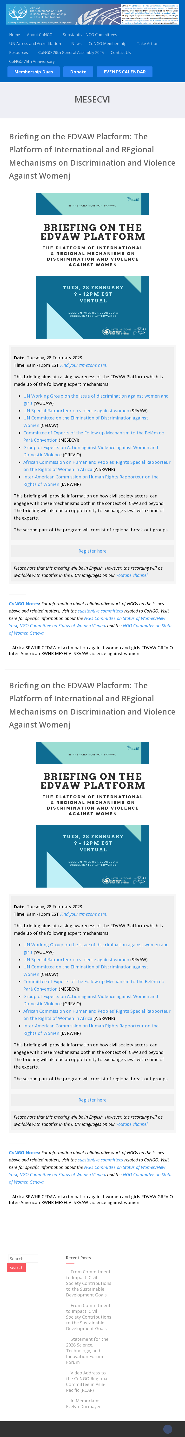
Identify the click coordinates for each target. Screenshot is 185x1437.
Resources (18, 52)
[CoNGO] (92, 25)
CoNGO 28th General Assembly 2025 (71, 52)
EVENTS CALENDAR (125, 72)
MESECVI (64, 653)
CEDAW (49, 648)
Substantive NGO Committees (90, 34)
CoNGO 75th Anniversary (32, 61)
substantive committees (100, 611)
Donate (78, 72)
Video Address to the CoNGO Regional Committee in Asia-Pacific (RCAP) (87, 1381)
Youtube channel (132, 575)
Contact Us (121, 52)
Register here (92, 551)
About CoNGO (40, 34)
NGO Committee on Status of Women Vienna (62, 625)
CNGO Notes (24, 603)
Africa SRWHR (26, 648)
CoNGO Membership (107, 43)
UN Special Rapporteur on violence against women (76, 410)
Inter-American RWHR (31, 653)
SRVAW (81, 653)
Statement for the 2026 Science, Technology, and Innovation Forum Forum (87, 1350)
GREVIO (165, 648)
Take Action (148, 43)
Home (14, 34)
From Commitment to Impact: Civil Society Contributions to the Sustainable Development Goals (88, 1283)
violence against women (114, 653)
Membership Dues (33, 72)
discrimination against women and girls (99, 648)
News (76, 43)
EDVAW (148, 648)
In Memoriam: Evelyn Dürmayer (83, 1403)
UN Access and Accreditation (35, 43)
